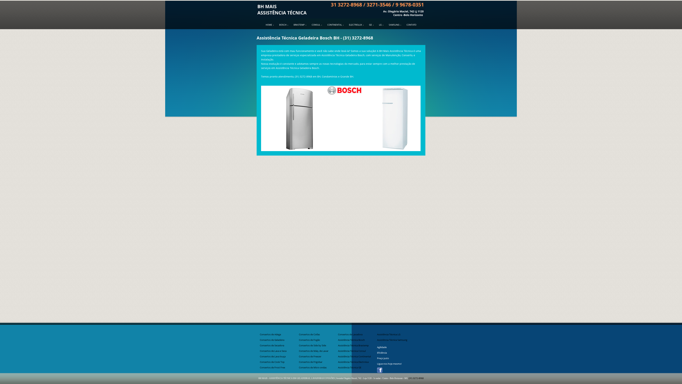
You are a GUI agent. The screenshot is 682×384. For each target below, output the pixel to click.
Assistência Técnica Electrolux (353, 362)
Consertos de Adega (270, 334)
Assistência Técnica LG (388, 334)
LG (380, 24)
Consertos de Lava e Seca (273, 351)
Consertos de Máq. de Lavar (313, 351)
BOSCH (282, 24)
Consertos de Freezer (310, 356)
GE (370, 24)
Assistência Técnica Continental (354, 356)
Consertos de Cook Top (272, 362)
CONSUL (316, 24)
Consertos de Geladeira (272, 340)
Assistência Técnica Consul (352, 351)
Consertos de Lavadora (350, 334)
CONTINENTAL (334, 24)
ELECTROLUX (355, 24)
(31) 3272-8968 (358, 38)
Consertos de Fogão (309, 340)
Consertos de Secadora (272, 345)
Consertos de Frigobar (310, 362)
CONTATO (411, 24)
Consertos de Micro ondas (313, 367)
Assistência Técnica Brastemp (353, 345)
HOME (269, 24)
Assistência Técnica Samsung (392, 340)
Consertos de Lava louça (273, 356)
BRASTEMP (299, 24)
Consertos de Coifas (309, 334)
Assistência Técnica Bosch (351, 340)
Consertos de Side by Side (312, 345)
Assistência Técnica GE (349, 367)
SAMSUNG (394, 24)
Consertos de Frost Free (272, 367)
